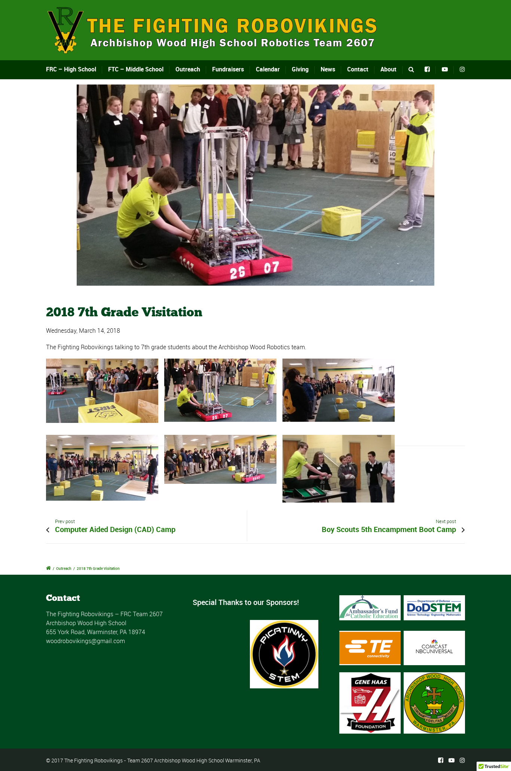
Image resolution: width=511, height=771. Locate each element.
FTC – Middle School (135, 69)
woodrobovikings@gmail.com (85, 641)
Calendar (268, 69)
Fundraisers (228, 69)
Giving (300, 69)
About (388, 69)
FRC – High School (71, 69)
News (328, 69)
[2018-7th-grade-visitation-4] (255, 185)
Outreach (187, 69)
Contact (357, 69)
